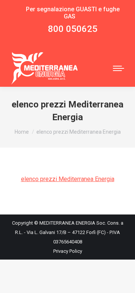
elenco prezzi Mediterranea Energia (67, 179)
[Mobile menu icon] (119, 68)
